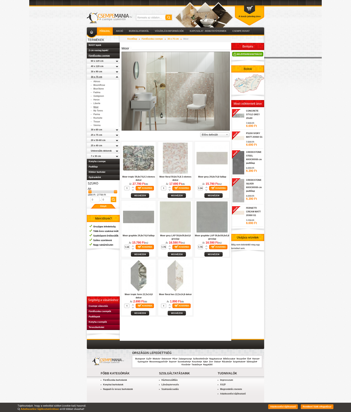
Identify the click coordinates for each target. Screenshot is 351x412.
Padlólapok (94, 316)
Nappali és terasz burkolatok (118, 389)
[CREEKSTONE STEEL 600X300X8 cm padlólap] (238, 162)
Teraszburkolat (96, 327)
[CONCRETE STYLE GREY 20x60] (238, 115)
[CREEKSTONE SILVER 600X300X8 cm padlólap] (238, 190)
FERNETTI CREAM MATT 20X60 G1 (253, 212)
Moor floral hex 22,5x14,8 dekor (175, 294)
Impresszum (226, 380)
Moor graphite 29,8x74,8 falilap (138, 235)
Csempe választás (98, 306)
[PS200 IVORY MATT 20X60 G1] (238, 137)
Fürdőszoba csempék (100, 311)
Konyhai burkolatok (113, 384)
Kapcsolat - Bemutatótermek (208, 31)
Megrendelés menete (231, 389)
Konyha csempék (98, 322)
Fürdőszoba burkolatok (115, 380)
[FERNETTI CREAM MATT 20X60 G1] (238, 212)
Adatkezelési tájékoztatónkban (40, 408)
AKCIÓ (119, 31)
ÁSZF (223, 384)
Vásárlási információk (169, 31)
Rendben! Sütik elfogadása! (317, 406)
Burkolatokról (139, 31)
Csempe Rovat (241, 31)
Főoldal (105, 31)
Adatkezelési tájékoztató (233, 393)
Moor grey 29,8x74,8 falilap (212, 177)
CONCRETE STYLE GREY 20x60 (253, 114)
